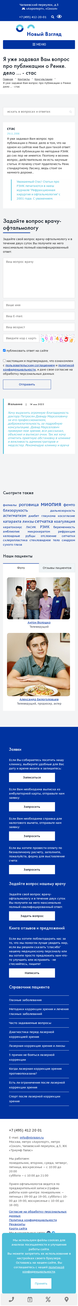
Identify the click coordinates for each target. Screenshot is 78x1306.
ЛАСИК (31, 527)
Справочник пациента (29, 987)
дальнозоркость (62, 510)
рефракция (66, 531)
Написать (32, 973)
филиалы (10, 505)
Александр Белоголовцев (39, 699)
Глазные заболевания (25, 1000)
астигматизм (14, 515)
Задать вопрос (32, 916)
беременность (64, 527)
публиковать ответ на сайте (27, 350)
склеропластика (15, 540)
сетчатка (44, 521)
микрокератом (39, 531)
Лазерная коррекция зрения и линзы (37, 1046)
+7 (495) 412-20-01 (32, 17)
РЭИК (45, 527)
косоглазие (66, 516)
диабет (33, 516)
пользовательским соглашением (30, 365)
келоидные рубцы (19, 536)
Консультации (43, 79)
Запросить (32, 807)
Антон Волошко (39, 622)
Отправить (27, 384)
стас (11, 128)
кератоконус (12, 527)
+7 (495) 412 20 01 (25, 1130)
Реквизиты (17, 1224)
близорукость (15, 510)
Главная (8, 79)
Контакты (24, 79)
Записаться (32, 777)
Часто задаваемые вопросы (30, 1023)
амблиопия (11, 531)
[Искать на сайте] (52, 16)
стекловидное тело (45, 540)
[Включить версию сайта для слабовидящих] (57, 14)
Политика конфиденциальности (33, 1220)
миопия (51, 504)
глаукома (48, 516)
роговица (29, 504)
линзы (28, 521)
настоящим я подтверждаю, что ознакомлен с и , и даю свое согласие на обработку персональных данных (38, 367)
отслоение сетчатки (58, 536)
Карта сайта (18, 1228)
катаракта (12, 521)
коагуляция (64, 521)
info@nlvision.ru (32, 1137)
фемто (69, 504)
